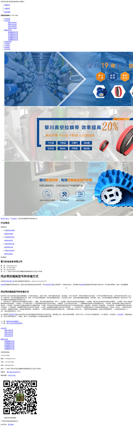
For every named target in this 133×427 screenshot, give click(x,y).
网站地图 (7, 12)
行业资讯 (7, 43)
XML (14, 375)
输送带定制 (8, 41)
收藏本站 (7, 5)
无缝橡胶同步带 (13, 34)
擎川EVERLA (5, 218)
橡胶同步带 (8, 30)
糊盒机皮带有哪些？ (13, 321)
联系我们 (7, 47)
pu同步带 (7, 20)
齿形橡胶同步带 (13, 36)
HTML (10, 375)
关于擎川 (7, 45)
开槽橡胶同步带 (13, 38)
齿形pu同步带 (12, 28)
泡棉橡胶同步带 (13, 39)
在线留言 (7, 8)
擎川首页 (7, 19)
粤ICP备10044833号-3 (13, 372)
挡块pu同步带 (12, 24)
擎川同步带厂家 (9, 281)
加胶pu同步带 (12, 22)
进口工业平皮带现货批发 (14, 323)
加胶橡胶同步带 (13, 32)
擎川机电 (11, 424)
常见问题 (7, 49)
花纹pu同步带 (12, 26)
